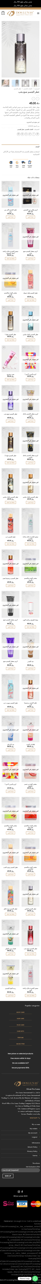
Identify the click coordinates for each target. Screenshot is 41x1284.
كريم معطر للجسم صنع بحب (30, 252)
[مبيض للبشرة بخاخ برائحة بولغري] (30, 521)
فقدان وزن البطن (10, 949)
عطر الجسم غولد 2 (10, 456)
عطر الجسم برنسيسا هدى (10, 578)
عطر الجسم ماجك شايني (30, 334)
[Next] (3, 49)
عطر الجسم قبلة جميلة (30, 293)
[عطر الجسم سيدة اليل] (10, 893)
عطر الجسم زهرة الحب (10, 867)
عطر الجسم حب (10, 537)
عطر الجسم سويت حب (10, 703)
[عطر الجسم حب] (10, 521)
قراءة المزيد (30, 217)
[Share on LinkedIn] (18, 134)
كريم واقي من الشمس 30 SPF (30, 211)
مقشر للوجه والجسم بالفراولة (30, 826)
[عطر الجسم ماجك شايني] (10, 481)
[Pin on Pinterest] (22, 134)
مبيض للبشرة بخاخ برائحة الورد (30, 989)
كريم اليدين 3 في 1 (10, 784)
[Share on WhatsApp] (37, 134)
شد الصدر (31, 661)
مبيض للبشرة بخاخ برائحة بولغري (30, 538)
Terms (34, 1156)
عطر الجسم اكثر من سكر (10, 211)
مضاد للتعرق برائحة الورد (30, 620)
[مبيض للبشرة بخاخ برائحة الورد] (30, 972)
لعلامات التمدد (30, 744)
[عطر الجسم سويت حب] (10, 687)
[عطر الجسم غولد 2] (10, 440)
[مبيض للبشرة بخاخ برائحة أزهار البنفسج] (10, 236)
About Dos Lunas (33, 1089)
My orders (33, 1129)
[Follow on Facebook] (22, 1192)
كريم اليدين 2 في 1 (30, 374)
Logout (34, 1137)
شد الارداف (10, 744)
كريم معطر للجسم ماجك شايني (30, 415)
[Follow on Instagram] (19, 1192)
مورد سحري (10, 374)
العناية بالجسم (28, 89)
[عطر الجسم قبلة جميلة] (30, 277)
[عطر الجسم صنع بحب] (30, 933)
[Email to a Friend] (26, 134)
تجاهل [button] (11, 2)
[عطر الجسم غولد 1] (10, 319)
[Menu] (38, 13)
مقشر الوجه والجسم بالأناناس (30, 868)
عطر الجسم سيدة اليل (10, 909)
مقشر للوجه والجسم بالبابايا (10, 826)
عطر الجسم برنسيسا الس (30, 704)
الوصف (37, 146)
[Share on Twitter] (30, 134)
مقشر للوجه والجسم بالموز (10, 294)
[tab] (20, 147)
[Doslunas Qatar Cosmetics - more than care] (20, 13)
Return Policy (32, 1147)
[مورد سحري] (10, 358)
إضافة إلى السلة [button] (10, 258)
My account (32, 1133)
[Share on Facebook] (33, 134)
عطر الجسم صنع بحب (10, 414)
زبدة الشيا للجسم (10, 988)
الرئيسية (36, 89)
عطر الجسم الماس (30, 909)
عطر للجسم (17, 89)
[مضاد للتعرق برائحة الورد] (30, 604)
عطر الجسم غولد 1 (10, 334)
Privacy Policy (32, 1151)
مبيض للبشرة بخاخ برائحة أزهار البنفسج (10, 252)
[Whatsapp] (35, 1278)
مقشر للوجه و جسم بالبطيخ (30, 785)
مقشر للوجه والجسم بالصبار (30, 579)
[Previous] (36, 49)
